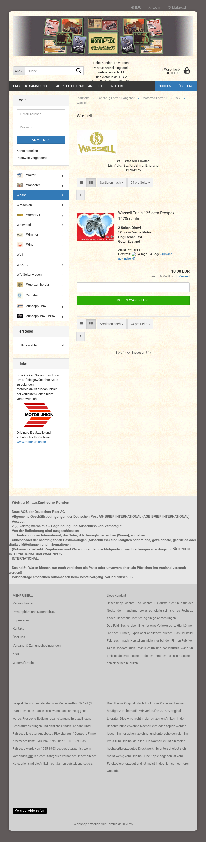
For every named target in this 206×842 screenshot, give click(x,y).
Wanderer (32, 185)
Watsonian (24, 205)
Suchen (165, 86)
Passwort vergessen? (32, 158)
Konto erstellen (27, 151)
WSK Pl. (22, 265)
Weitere (117, 86)
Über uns (186, 86)
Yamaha (31, 295)
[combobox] (112, 183)
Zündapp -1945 (36, 306)
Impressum (21, 620)
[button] (136, 7)
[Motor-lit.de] (103, 36)
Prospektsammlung (30, 86)
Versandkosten (23, 603)
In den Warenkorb (133, 300)
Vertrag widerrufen (29, 810)
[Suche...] (79, 71)
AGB (16, 654)
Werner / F (33, 215)
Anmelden (41, 140)
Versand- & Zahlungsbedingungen (37, 645)
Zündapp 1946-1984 (40, 316)
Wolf (20, 254)
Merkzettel (178, 7)
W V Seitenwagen (29, 274)
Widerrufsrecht (23, 663)
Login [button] (155, 7)
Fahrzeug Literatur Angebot (79, 86)
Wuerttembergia (37, 284)
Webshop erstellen (87, 824)
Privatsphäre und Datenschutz (34, 612)
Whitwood (24, 225)
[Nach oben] (192, 834)
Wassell (22, 195)
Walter (30, 175)
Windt (29, 244)
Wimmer (31, 234)
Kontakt (18, 628)
